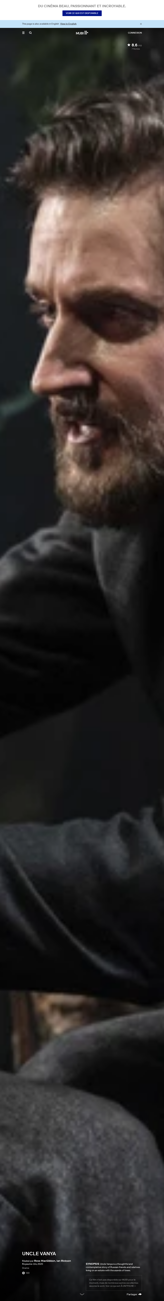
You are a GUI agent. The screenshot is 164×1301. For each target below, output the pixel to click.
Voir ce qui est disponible (82, 13)
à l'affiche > (128, 1285)
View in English (68, 23)
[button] (23, 33)
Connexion (135, 33)
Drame (25, 1267)
